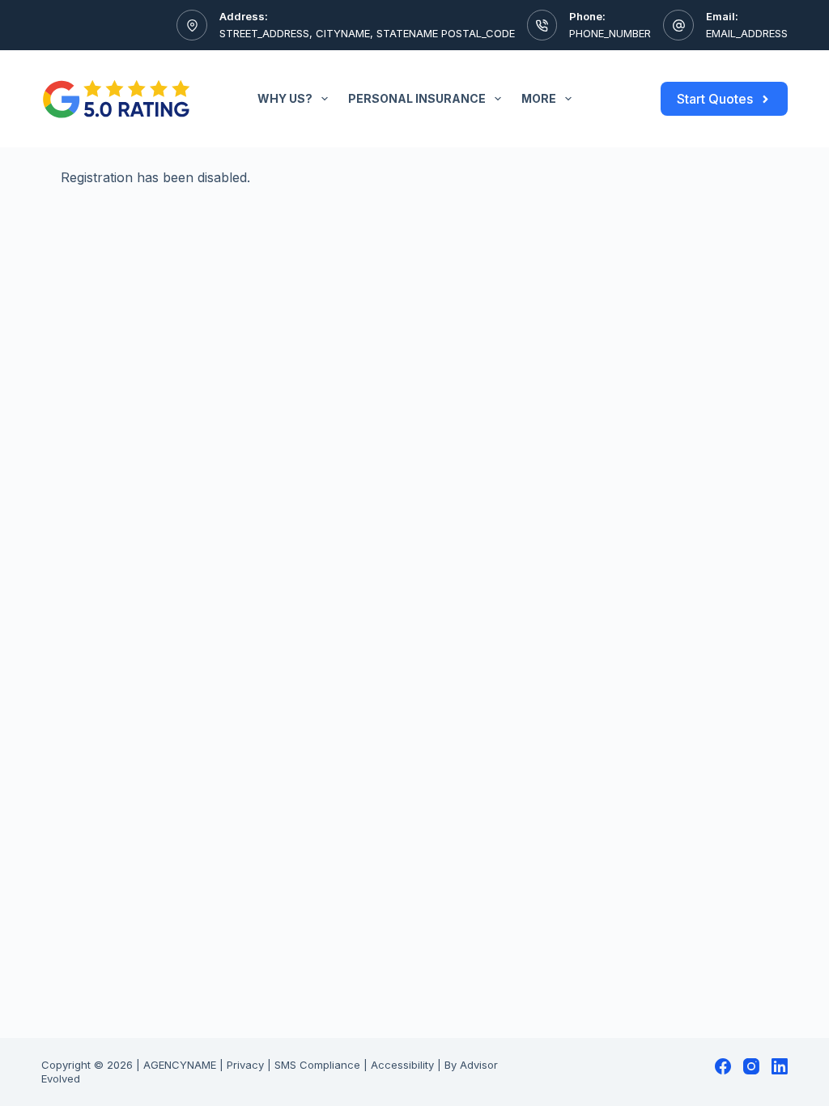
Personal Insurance (417, 98)
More (538, 98)
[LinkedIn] (780, 1066)
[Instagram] (751, 1066)
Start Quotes (715, 99)
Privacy (245, 1064)
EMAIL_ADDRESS (747, 33)
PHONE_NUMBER (610, 33)
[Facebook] (723, 1066)
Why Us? (284, 98)
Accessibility (402, 1064)
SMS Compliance (317, 1064)
